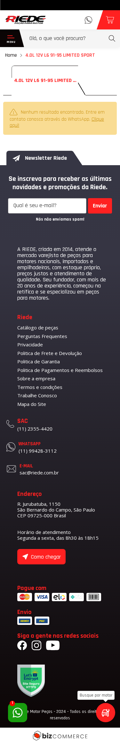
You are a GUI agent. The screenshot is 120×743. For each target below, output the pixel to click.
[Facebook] (22, 646)
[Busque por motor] (105, 712)
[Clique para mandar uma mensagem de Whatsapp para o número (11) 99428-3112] (88, 20)
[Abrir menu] (9, 38)
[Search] (112, 38)
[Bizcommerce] (60, 735)
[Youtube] (53, 646)
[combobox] (72, 38)
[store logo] (26, 19)
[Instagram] (36, 646)
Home (11, 55)
